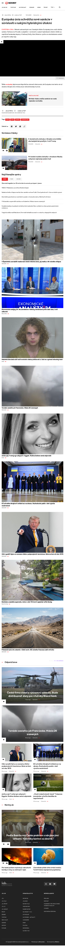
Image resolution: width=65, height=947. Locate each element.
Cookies (46, 908)
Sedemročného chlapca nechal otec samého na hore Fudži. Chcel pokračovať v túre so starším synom (32, 192)
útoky (12, 119)
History (4, 925)
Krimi (39, 7)
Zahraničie (26, 920)
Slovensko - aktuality (29, 917)
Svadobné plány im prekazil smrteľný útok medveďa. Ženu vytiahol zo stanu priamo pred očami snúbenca (30, 207)
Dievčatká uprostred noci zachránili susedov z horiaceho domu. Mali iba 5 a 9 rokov (26, 197)
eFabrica (57, 941)
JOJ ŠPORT (4, 903)
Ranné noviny (26, 909)
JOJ (3, 898)
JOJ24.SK (4, 7)
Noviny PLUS (26, 903)
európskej (9, 84)
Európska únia (25, 119)
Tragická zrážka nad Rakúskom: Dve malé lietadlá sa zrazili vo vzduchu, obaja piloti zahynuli (29, 212)
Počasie (4, 928)
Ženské (4, 914)
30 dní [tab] (18, 179)
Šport (46, 7)
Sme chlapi (5, 920)
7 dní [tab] (11, 179)
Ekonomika (26, 928)
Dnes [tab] (4, 179)
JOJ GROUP (5, 909)
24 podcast (22, 7)
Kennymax (42, 941)
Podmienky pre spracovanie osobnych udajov (52, 904)
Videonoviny (26, 906)
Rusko (7, 119)
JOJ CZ (3, 906)
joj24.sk (25, 901)
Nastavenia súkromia (50, 911)
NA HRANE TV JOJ (27, 911)
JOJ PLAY (4, 901)
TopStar (4, 917)
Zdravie (31, 7)
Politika (25, 925)
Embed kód (61, 78)
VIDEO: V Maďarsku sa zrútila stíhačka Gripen (15, 188)
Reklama (46, 898)
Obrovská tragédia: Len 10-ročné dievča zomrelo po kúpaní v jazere (22, 183)
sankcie (17, 119)
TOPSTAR (13, 7)
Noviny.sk (25, 898)
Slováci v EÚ (26, 930)
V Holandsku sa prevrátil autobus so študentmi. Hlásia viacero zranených (23, 201)
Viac (52, 7)
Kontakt (46, 901)
